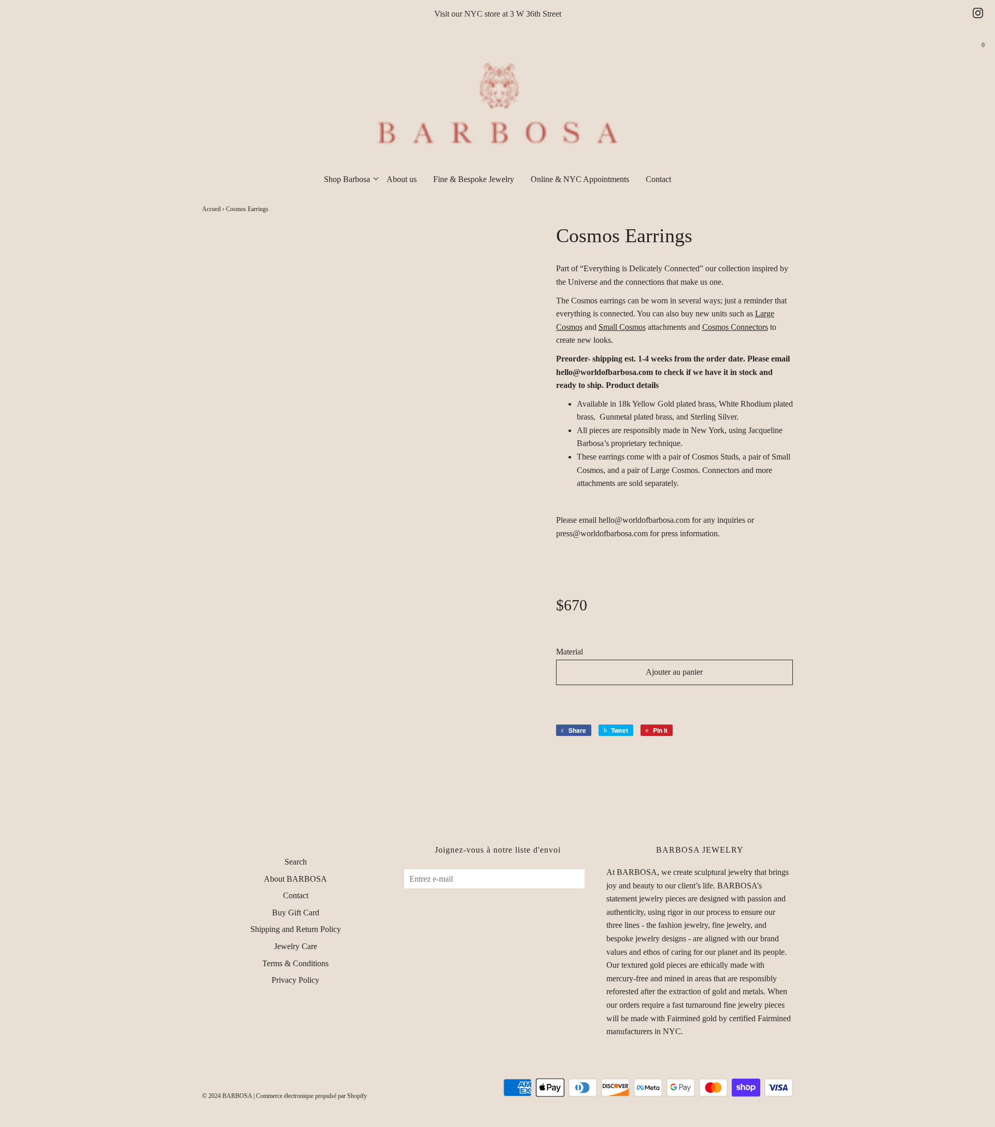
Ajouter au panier (674, 671)
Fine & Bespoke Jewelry (473, 179)
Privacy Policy (295, 980)
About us (402, 179)
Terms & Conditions (295, 963)
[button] (674, 701)
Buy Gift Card (295, 912)
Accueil (211, 209)
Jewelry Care (295, 946)
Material (569, 651)
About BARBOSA (295, 878)
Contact (658, 179)
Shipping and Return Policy (295, 929)
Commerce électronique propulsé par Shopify (311, 1096)
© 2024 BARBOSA (227, 1096)
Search (296, 861)
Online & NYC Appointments (580, 179)
